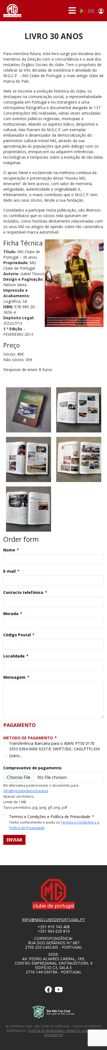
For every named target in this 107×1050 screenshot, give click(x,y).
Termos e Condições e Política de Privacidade (49, 816)
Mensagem (14, 677)
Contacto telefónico (23, 592)
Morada (10, 613)
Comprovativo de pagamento (32, 767)
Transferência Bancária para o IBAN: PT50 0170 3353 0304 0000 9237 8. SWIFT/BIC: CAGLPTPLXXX (54, 746)
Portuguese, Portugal (83, 11)
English (91, 11)
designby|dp (53, 1035)
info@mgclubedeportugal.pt (25, 791)
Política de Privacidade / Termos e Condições (63, 1031)
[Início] (12, 10)
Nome (9, 550)
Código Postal (17, 634)
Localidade (14, 656)
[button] (28, 409)
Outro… (15, 755)
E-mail (9, 571)
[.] (48, 990)
